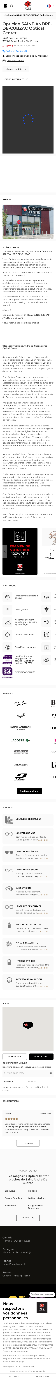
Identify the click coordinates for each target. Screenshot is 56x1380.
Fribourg (17, 1276)
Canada (7, 1238)
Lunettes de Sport (27, 870)
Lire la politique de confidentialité (19, 1367)
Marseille (21, 1264)
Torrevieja (26, 1252)
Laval (27, 1241)
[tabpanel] (28, 1089)
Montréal (7, 1241)
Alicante (6, 1252)
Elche (16, 1252)
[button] (5, 6)
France (6, 1261)
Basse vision (23, 888)
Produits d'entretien (28, 925)
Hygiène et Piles (25, 961)
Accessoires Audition (29, 979)
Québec (18, 1241)
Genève (6, 1276)
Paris (12, 1264)
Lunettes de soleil (27, 851)
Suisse (6, 1272)
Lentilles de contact (28, 906)
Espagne (8, 1249)
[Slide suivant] (53, 551)
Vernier (27, 1276)
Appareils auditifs (27, 943)
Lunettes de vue (25, 833)
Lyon (5, 1264)
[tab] (15, 1081)
